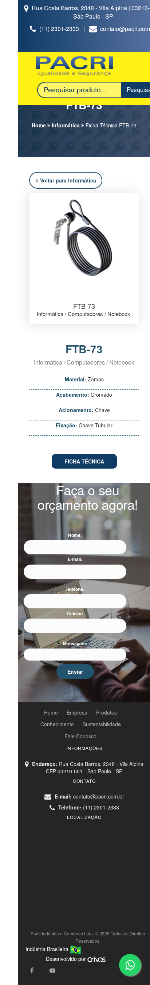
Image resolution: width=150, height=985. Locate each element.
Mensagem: (75, 643)
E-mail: (75, 559)
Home (39, 125)
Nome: (75, 535)
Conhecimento (57, 724)
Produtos (106, 712)
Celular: (75, 614)
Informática (66, 125)
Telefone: (75, 589)
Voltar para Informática (68, 180)
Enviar (75, 671)
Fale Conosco (80, 736)
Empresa (77, 712)
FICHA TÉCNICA (84, 461)
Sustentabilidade (102, 724)
